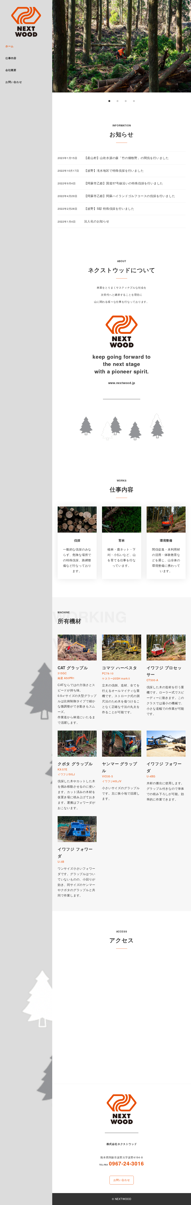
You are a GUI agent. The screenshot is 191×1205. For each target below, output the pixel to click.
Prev (56, 46)
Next (187, 46)
